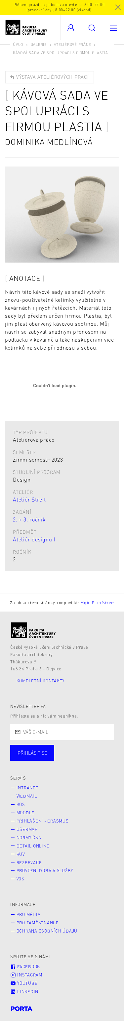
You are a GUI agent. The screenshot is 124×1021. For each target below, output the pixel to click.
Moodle (26, 812)
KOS (21, 804)
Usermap (27, 829)
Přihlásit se (32, 753)
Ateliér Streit (29, 499)
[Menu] (113, 27)
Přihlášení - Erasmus (43, 821)
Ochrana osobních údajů (47, 931)
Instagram (29, 974)
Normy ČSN (29, 837)
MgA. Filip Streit (97, 602)
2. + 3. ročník (29, 519)
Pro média (29, 914)
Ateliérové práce (72, 44)
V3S (20, 878)
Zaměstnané (75, 759)
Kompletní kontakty (41, 680)
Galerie (39, 44)
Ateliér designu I (34, 539)
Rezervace (29, 862)
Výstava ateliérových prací (52, 77)
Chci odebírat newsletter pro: (52, 750)
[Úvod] (33, 630)
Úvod (18, 44)
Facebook (28, 966)
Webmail (27, 796)
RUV (21, 854)
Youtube (26, 983)
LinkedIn (27, 991)
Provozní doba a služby (45, 870)
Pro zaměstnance (38, 922)
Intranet (27, 787)
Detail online (33, 846)
